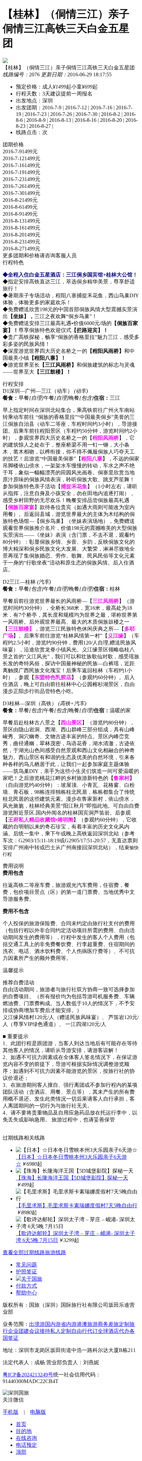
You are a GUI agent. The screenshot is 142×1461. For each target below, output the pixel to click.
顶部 (21, 1452)
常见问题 (26, 1264)
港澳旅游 (87, 1324)
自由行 (79, 1331)
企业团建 (18, 1331)
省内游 (69, 1324)
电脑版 (38, 1412)
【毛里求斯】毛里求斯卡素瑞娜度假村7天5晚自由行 (76, 1205)
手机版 (10, 1412)
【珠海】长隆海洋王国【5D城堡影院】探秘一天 (72, 1178)
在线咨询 (26, 1438)
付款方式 (26, 1286)
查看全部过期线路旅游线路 (34, 1252)
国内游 (53, 1324)
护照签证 (26, 1271)
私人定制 (60, 1331)
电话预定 (26, 1445)
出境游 (37, 1324)
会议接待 (39, 1331)
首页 (21, 1424)
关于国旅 (31, 1279)
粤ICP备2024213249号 (28, 1374)
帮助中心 (26, 1293)
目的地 (24, 1431)
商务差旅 (108, 1324)
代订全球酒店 (103, 1331)
